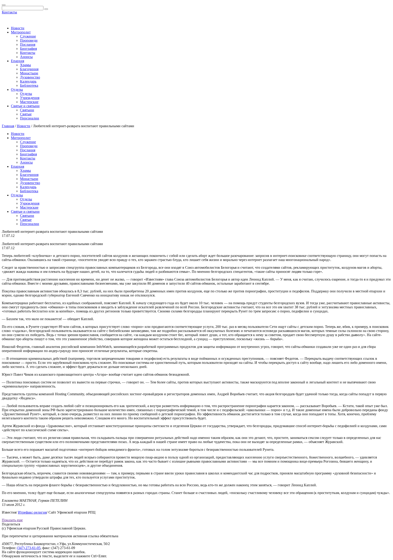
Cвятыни (27, 110)
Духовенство (30, 77)
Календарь (28, 81)
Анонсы (26, 57)
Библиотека (29, 85)
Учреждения (29, 98)
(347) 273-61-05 (28, 548)
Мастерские (29, 102)
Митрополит (21, 32)
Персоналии (29, 118)
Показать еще (12, 520)
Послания (27, 44)
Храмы (25, 65)
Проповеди (29, 40)
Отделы (17, 89)
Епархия (17, 61)
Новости (17, 28)
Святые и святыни (25, 106)
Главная (8, 126)
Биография (28, 49)
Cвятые (26, 114)
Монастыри (29, 73)
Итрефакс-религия (32, 512)
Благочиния (29, 69)
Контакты (9, 12)
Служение (28, 36)
